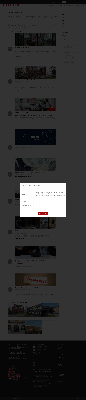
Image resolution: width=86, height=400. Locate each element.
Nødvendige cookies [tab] (26, 197)
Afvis (46, 213)
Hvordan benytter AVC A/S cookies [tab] (27, 193)
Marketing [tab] (24, 201)
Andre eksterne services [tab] (26, 205)
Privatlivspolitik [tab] (25, 208)
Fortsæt (40, 213)
